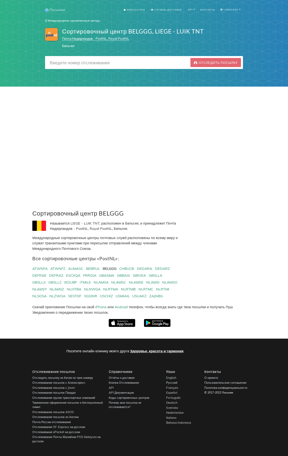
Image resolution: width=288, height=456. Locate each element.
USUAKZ (139, 296)
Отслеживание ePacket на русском (56, 432)
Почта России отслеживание (51, 422)
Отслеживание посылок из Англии (55, 417)
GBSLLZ (55, 282)
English (171, 378)
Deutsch (172, 402)
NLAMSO (169, 282)
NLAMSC (118, 282)
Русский (171, 382)
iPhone (101, 307)
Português (173, 398)
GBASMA (106, 275)
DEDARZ (162, 268)
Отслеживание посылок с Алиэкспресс (58, 382)
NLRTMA (110, 289)
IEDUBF (70, 282)
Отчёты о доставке (122, 378)
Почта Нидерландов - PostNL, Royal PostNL (95, 38)
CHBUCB (126, 268)
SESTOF (74, 296)
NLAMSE (136, 282)
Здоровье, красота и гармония (157, 351)
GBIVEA (139, 275)
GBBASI (123, 275)
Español (171, 392)
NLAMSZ (57, 289)
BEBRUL (93, 268)
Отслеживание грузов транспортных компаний (63, 398)
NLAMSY (39, 289)
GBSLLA (155, 275)
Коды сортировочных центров (129, 398)
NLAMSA (101, 282)
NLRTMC (146, 289)
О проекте (211, 378)
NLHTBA (74, 289)
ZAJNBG (156, 296)
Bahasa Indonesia (178, 422)
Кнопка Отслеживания (124, 382)
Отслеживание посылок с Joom (53, 388)
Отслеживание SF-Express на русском (58, 427)
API (111, 388)
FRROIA (89, 275)
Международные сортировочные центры (73, 20)
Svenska (172, 408)
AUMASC (75, 268)
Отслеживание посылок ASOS (53, 412)
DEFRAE (39, 275)
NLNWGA (92, 289)
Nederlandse (175, 412)
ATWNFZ (57, 268)
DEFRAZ (56, 275)
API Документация (121, 392)
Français (172, 388)
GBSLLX (39, 282)
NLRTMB (128, 289)
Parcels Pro (135, 9)
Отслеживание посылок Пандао (54, 392)
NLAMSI (152, 282)
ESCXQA (73, 275)
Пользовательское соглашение (225, 382)
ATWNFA (40, 268)
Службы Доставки (168, 9)
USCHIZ (106, 296)
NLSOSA (39, 296)
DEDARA (144, 268)
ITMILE (85, 282)
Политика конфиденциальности (225, 388)
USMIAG (122, 296)
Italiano (171, 418)
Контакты (207, 9)
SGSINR (90, 296)
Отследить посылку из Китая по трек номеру (62, 378)
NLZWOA (57, 296)
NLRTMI (162, 289)
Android (121, 307)
